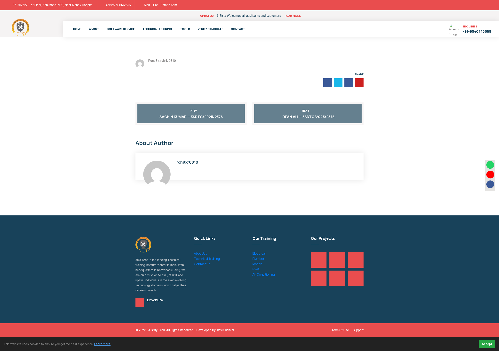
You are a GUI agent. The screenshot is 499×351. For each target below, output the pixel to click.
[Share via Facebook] (490, 184)
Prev (193, 110)
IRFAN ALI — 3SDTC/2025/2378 (308, 116)
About (94, 29)
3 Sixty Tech (156, 330)
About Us (200, 253)
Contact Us (202, 264)
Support (358, 330)
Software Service (121, 29)
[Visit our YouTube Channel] (490, 174)
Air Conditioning (263, 274)
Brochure (155, 300)
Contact (238, 29)
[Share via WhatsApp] (490, 165)
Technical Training (157, 29)
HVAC (256, 269)
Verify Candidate (210, 29)
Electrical (258, 253)
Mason (257, 264)
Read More (293, 16)
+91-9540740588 (477, 31)
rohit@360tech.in (118, 5)
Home (77, 29)
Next (305, 110)
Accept (487, 344)
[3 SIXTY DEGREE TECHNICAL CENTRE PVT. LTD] (20, 27)
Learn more (102, 344)
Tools (185, 29)
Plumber (258, 259)
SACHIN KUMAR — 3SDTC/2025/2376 (191, 116)
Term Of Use (340, 330)
